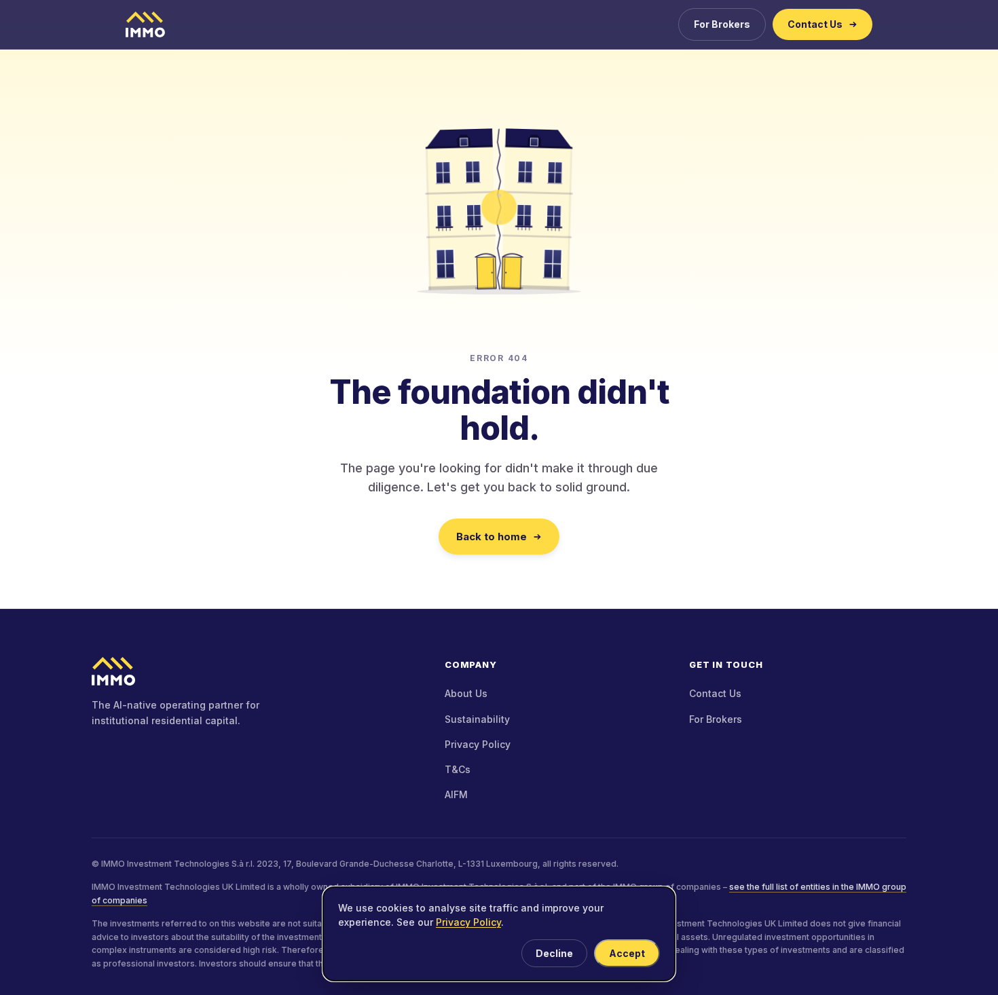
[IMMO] (255, 671)
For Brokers (722, 24)
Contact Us (815, 24)
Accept (627, 953)
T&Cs (457, 769)
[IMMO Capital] (145, 24)
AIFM (456, 794)
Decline (554, 953)
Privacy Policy (478, 744)
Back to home (491, 536)
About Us (466, 693)
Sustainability (477, 719)
